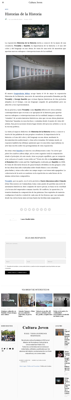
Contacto (24, 361)
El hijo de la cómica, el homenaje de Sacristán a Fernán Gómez (67, 385)
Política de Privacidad (33, 366)
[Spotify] (13, 349)
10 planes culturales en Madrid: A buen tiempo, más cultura (9, 312)
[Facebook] (21, 209)
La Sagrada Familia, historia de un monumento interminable (67, 337)
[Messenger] (25, 209)
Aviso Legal (23, 366)
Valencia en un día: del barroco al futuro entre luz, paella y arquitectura (44, 312)
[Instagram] (7, 349)
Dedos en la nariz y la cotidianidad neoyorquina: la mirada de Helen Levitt (61, 313)
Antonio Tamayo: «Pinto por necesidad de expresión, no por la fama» (26, 313)
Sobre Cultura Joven (39, 360)
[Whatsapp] (41, 209)
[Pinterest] (33, 209)
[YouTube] (10, 349)
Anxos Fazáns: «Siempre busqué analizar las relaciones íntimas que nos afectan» (67, 361)
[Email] (49, 209)
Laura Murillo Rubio (27, 219)
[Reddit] (45, 209)
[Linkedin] (37, 209)
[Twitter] (29, 209)
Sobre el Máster (24, 360)
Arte (6, 9)
